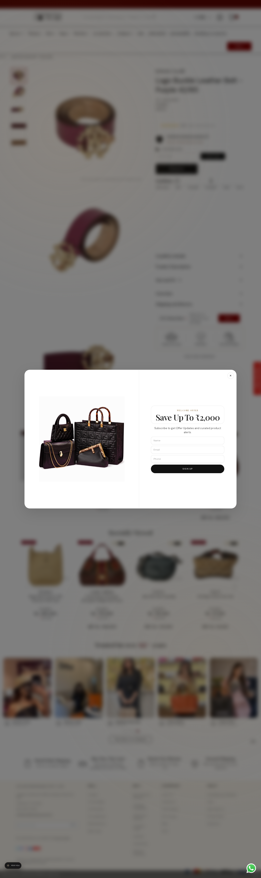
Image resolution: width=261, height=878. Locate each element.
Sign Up (187, 469)
